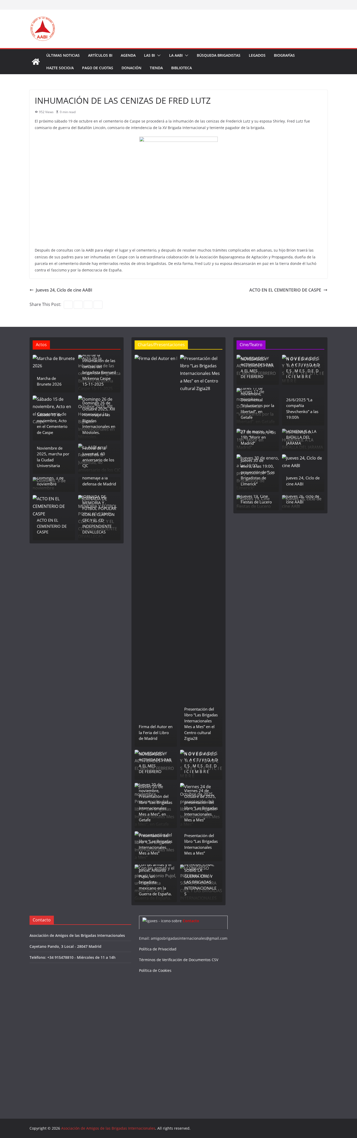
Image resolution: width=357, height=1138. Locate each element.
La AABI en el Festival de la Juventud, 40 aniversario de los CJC (98, 453)
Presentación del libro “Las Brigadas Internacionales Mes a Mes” (155, 844)
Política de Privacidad (157, 949)
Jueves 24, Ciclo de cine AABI (64, 290)
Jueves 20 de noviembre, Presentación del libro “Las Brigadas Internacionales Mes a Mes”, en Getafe (155, 802)
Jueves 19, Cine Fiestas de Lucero (256, 499)
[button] (158, 55)
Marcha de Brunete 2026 (49, 381)
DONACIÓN (131, 67)
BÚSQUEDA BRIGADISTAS (218, 55)
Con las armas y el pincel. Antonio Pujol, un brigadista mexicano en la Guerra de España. (155, 879)
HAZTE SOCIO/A (60, 67)
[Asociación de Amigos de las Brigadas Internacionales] (36, 61)
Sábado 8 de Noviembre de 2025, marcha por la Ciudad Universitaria (53, 453)
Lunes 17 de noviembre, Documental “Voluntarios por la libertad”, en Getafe (257, 402)
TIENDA (156, 67)
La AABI (176, 55)
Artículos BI (100, 55)
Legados (257, 55)
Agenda (128, 55)
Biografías (284, 55)
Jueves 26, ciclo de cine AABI (302, 499)
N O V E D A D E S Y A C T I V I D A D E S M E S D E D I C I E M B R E (201, 762)
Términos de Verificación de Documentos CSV (178, 959)
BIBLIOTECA (181, 67)
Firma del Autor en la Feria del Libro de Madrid (155, 732)
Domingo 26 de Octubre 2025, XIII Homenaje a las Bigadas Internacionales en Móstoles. (98, 417)
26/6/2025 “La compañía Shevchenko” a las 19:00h (302, 408)
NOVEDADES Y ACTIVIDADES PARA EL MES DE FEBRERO (155, 762)
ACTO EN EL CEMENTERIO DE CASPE (285, 290)
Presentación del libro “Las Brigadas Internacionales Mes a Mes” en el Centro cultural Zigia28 (201, 723)
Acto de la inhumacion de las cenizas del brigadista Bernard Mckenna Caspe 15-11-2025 (99, 369)
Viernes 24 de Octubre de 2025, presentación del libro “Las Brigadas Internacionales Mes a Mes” (201, 805)
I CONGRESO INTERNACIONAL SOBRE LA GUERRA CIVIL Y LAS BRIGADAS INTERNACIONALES (200, 876)
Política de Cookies (155, 970)
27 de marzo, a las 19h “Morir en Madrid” (257, 437)
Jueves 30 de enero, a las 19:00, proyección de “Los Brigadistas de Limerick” (258, 472)
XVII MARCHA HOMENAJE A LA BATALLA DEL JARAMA (301, 434)
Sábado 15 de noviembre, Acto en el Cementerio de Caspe (52, 423)
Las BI (149, 55)
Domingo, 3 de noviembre (50, 480)
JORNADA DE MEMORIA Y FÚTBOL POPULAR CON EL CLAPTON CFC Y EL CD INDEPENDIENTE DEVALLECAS (99, 514)
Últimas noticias (63, 55)
